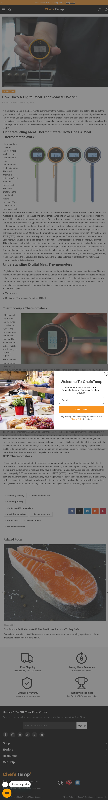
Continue (81, 409)
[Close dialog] (106, 373)
